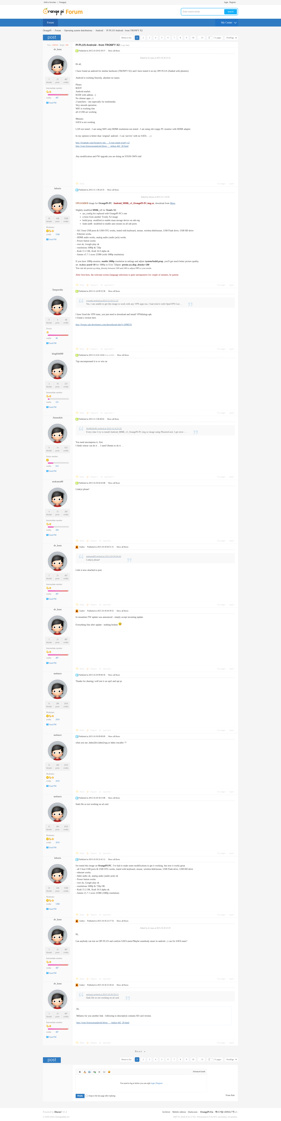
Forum (50, 22)
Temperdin (57, 290)
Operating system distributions (78, 30)
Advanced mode (199, 1071)
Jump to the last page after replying (101, 1096)
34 (58, 384)
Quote (99, 1071)
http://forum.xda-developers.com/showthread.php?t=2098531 (104, 324)
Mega (172, 203)
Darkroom (192, 1112)
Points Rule (230, 1095)
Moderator (50, 227)
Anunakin (58, 417)
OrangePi (47, 30)
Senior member (52, 456)
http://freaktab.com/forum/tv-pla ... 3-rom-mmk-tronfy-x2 (103, 143)
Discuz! (58, 1112)
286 (57, 703)
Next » (140, 1051)
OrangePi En (206, 1112)
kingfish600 (57, 354)
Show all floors (114, 51)
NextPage (230, 38)
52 (58, 511)
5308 (66, 218)
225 (66, 384)
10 (193, 38)
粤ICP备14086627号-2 (226, 1112)
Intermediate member (54, 88)
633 (66, 448)
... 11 (201, 38)
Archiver (166, 1112)
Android (99, 30)
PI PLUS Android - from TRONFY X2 (124, 30)
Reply (82, 184)
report (231, 184)
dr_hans (58, 49)
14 (58, 448)
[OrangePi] (64, 15)
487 (66, 79)
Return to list (126, 38)
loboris (57, 188)
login (226, 2)
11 (49, 703)
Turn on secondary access (237, 2)
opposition (109, 285)
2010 (66, 703)
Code (104, 1071)
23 (58, 79)
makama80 (57, 481)
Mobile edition (179, 1112)
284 (66, 511)
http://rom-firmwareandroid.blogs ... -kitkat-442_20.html (102, 146)
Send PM (52, 103)
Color (84, 1071)
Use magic (221, 184)
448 (57, 218)
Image (89, 1071)
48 (66, 320)
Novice (49, 328)
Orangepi (62, 2)
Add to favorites (50, 2)
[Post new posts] (52, 37)
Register (232, 2)
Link (94, 1071)
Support (94, 285)
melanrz (58, 673)
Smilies (109, 1071)
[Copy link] (124, 45)
